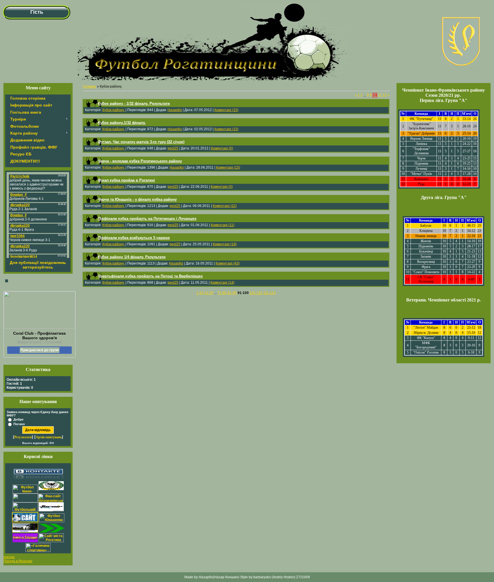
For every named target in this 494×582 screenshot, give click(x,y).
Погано (19, 424)
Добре (18, 419)
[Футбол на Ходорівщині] (25, 541)
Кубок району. (113, 110)
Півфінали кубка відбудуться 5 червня (134, 238)
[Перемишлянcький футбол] (25, 531)
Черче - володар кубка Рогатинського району (140, 161)
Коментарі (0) (222, 148)
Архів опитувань (49, 437)
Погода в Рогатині (17, 561)
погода (9, 557)
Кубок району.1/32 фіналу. (122, 123)
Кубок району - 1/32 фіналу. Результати (134, 103)
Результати (23, 437)
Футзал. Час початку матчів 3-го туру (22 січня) (141, 142)
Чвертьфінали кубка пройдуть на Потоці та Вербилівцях (150, 276)
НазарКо (175, 110)
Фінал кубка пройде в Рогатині (126, 180)
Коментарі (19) (225, 244)
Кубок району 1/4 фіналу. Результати (132, 257)
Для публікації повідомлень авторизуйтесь (38, 264)
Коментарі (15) (226, 110)
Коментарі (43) (228, 263)
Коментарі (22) (225, 206)
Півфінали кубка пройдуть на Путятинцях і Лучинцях (147, 218)
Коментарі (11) (222, 225)
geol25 (173, 148)
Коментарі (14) (222, 283)
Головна (89, 86)
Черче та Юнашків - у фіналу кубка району (137, 199)
